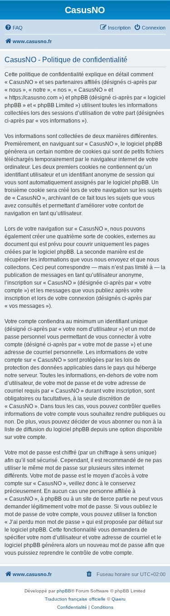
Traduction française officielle (75, 598)
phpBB (64, 590)
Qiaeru (119, 598)
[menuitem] (14, 27)
